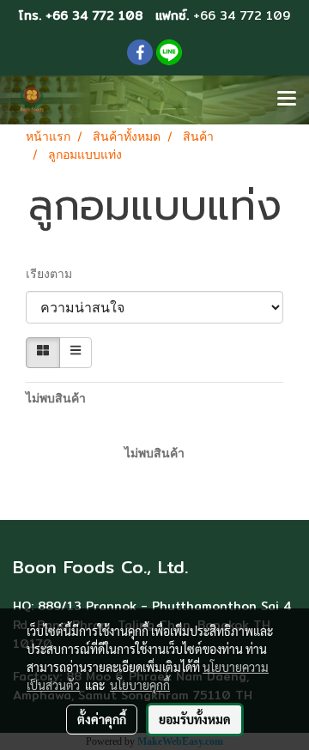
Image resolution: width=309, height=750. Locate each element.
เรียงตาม (54, 275)
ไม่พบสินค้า (56, 399)
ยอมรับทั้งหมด (195, 719)
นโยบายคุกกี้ (140, 685)
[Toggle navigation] (287, 99)
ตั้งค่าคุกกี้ (101, 719)
